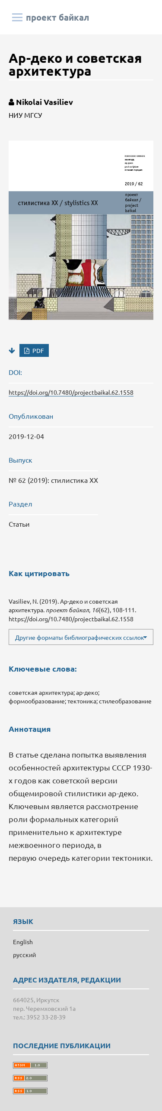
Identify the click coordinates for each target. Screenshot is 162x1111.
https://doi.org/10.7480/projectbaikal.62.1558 (71, 392)
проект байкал (57, 17)
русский (24, 954)
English (23, 941)
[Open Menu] (17, 17)
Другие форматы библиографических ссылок (79, 637)
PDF (37, 350)
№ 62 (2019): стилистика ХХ (53, 480)
